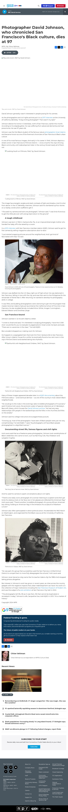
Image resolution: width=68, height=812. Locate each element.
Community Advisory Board (31, 783)
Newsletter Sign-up (44, 764)
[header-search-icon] (38, 6)
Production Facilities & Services (58, 788)
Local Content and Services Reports (57, 793)
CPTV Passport (43, 785)
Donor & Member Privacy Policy (44, 795)
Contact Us (28, 794)
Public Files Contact (8, 788)
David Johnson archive (36, 408)
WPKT (15, 785)
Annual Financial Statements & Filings (58, 764)
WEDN (9, 782)
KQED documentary (47, 395)
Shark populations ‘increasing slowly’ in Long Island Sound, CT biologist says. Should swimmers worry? (35, 722)
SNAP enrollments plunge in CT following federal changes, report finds (33, 729)
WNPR (11, 785)
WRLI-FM (5, 786)
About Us (27, 764)
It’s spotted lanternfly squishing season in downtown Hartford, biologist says (35, 708)
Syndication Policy (57, 779)
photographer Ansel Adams (55, 132)
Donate (61, 6)
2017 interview (47, 118)
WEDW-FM (6, 785)
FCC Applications (57, 775)
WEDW (13, 782)
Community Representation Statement (43, 777)
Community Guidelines (42, 781)
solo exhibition (25, 590)
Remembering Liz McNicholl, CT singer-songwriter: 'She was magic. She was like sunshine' (35, 702)
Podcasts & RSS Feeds (43, 768)
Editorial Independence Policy (56, 784)
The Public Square (57, 797)
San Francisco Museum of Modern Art (52, 588)
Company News (29, 767)
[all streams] (65, 11)
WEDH (5, 782)
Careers (27, 790)
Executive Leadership (28, 771)
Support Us (28, 797)
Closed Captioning (57, 772)
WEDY (4, 783)
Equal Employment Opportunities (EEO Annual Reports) (44, 790)
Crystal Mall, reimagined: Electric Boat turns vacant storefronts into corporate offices (31, 715)
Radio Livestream (44, 772)
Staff (26, 775)
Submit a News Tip (30, 801)
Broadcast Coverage (58, 768)
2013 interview (10, 228)
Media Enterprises (30, 787)
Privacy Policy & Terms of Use (43, 799)
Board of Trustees (30, 779)
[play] (4, 12)
